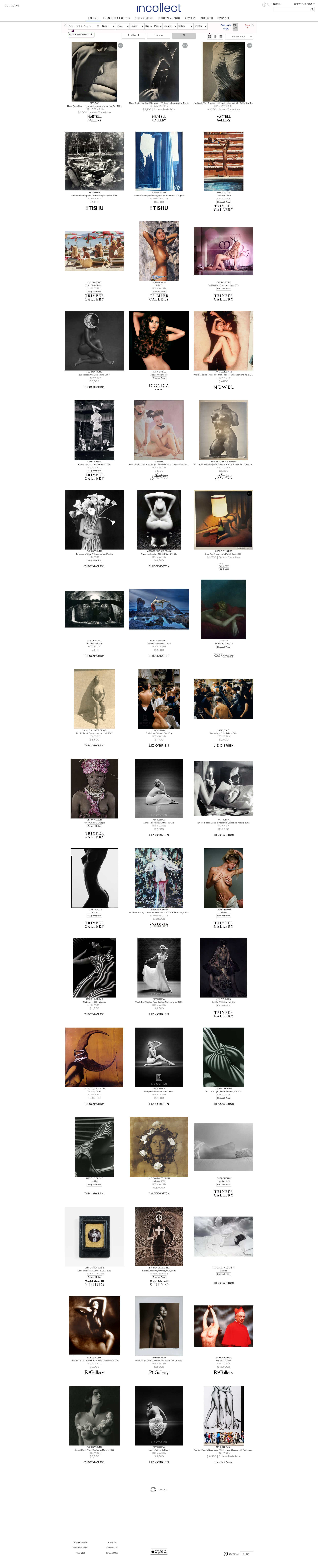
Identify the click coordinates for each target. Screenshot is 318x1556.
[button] (264, 4)
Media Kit (80, 1553)
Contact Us (12, 6)
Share (92, 98)
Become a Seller (80, 1548)
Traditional (133, 35)
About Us (111, 1542)
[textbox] (291, 9)
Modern (159, 35)
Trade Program (80, 1542)
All (184, 35)
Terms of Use (112, 1553)
